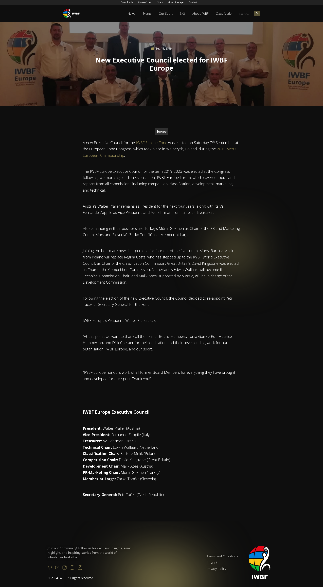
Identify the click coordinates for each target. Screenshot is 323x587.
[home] (71, 13)
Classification (225, 13)
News (131, 13)
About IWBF (200, 13)
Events (146, 13)
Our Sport (166, 13)
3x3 (182, 13)
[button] (131, 14)
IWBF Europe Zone (151, 142)
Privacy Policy (216, 569)
